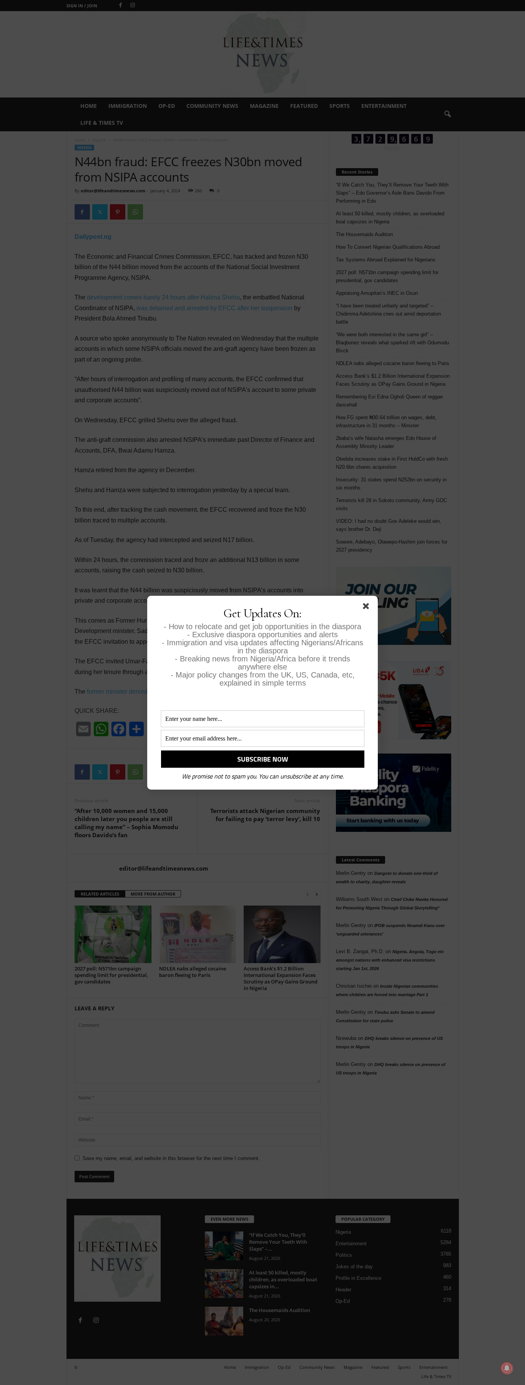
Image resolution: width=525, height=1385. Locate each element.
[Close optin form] (367, 607)
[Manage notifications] (507, 1368)
